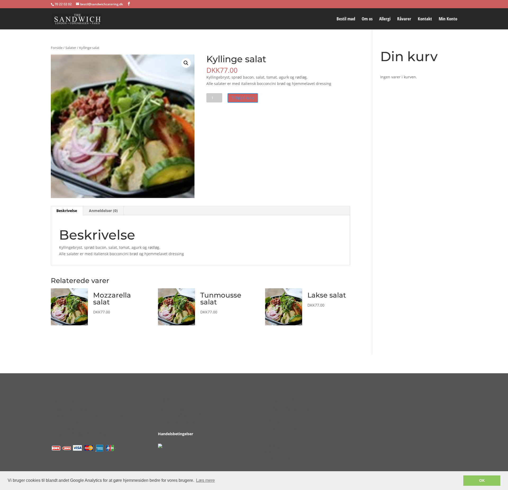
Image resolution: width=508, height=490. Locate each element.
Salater (70, 47)
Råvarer (404, 19)
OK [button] (482, 480)
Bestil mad (346, 19)
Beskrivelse (66, 210)
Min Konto (448, 19)
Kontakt (425, 19)
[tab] (67, 210)
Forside (56, 47)
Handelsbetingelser (175, 433)
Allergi (385, 19)
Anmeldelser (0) (103, 210)
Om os (367, 19)
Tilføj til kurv (243, 97)
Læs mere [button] (205, 480)
